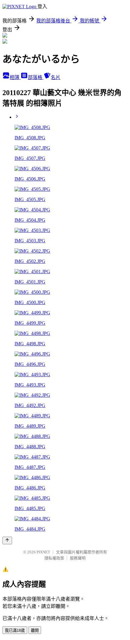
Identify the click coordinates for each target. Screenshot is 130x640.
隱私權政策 (54, 558)
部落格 (36, 77)
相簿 (15, 77)
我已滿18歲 (15, 630)
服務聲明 (78, 558)
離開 (35, 630)
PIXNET (43, 552)
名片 (55, 77)
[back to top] (7, 540)
